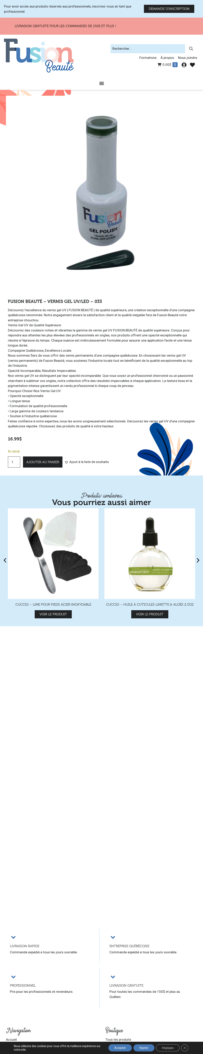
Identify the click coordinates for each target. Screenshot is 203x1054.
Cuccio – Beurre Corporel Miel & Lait (149, 604)
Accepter (120, 1047)
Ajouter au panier (42, 462)
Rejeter (143, 1047)
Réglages (168, 1047)
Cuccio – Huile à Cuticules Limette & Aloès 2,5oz (53, 604)
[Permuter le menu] (101, 83)
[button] (86, 462)
